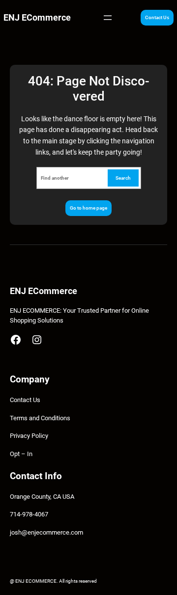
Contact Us (157, 17)
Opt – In (21, 454)
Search (123, 178)
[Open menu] (108, 18)
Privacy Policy (29, 435)
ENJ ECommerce (37, 17)
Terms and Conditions (40, 418)
